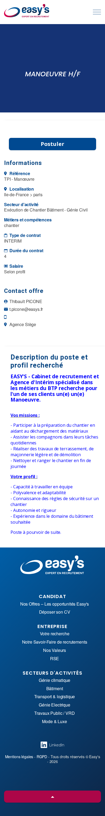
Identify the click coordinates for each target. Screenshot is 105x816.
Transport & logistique (54, 697)
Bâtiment (54, 689)
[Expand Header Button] (97, 12)
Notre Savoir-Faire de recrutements (54, 642)
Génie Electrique (54, 705)
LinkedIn (56, 744)
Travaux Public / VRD (54, 713)
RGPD (42, 756)
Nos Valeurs (54, 650)
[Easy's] (27, 10)
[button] (52, 797)
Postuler (52, 144)
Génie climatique (55, 680)
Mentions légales (19, 756)
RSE (54, 659)
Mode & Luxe (54, 721)
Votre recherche (54, 634)
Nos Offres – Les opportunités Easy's (54, 604)
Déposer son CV (54, 612)
